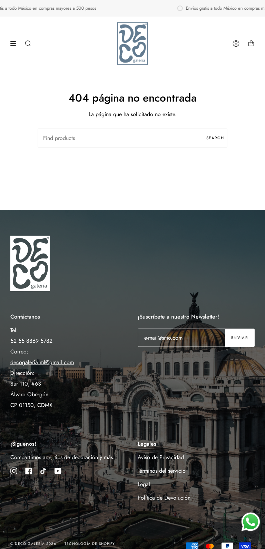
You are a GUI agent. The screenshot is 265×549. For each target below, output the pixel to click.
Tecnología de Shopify (90, 543)
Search (215, 138)
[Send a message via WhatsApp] (251, 522)
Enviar (239, 337)
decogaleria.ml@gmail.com (42, 362)
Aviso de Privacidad (161, 457)
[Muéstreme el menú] (15, 43)
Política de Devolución (164, 498)
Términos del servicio (162, 471)
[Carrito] (251, 43)
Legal (144, 484)
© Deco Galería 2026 (33, 543)
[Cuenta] (236, 43)
